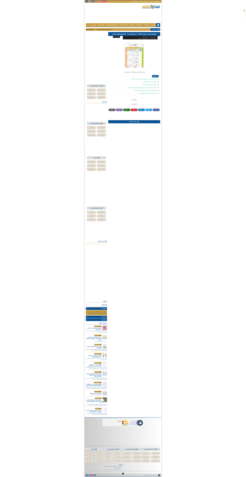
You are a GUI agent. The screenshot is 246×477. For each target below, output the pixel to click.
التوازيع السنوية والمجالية (111, 25)
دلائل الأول (101, 212)
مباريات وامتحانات (101, 162)
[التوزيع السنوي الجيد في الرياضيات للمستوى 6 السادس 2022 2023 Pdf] (104, 384)
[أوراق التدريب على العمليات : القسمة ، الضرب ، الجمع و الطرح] (104, 364)
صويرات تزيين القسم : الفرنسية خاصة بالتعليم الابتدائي (94, 356)
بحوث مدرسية (101, 169)
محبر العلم (146, 475)
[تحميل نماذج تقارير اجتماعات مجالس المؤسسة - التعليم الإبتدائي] (104, 410)
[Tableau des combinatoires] (104, 393)
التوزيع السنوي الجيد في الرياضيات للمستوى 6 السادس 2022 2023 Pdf (93, 384)
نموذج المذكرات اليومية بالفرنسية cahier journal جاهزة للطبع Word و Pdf (94, 401)
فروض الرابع (91, 131)
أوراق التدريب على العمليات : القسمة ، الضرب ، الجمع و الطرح (94, 365)
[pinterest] (104, 1)
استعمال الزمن (122, 25)
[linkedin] (95, 475)
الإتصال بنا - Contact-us (143, 1)
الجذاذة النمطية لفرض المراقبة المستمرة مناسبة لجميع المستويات (144, 79)
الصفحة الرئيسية (153, 38)
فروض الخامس (101, 135)
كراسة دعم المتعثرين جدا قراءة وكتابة (150, 85)
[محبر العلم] (151, 7)
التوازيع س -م (91, 165)
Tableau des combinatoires (95, 393)
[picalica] (97, 475)
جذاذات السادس (91, 97)
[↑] (123, 474)
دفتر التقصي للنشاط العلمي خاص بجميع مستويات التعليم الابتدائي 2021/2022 (142, 87)
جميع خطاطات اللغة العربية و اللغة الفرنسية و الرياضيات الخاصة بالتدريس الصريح (94, 375)
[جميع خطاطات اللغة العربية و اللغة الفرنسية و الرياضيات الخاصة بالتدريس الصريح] (104, 373)
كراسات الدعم (100, 25)
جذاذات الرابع (91, 94)
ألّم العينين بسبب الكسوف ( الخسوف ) (138, 29)
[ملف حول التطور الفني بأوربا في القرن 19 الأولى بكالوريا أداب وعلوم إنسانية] (104, 337)
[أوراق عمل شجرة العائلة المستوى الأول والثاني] (104, 346)
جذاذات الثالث (101, 94)
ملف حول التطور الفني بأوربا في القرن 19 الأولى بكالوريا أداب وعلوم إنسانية (94, 338)
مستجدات (131, 25)
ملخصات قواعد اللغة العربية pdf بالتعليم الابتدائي (148, 93)
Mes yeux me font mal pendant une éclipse (101, 29)
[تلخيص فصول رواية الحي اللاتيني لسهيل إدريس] (104, 328)
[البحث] (87, 1)
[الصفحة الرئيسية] (158, 25)
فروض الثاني (91, 127)
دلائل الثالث (101, 216)
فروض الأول (101, 127)
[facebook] (94, 1)
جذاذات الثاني (91, 90)
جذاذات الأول (101, 90)
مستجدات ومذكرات (91, 162)
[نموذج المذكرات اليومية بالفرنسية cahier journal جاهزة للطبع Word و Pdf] (104, 400)
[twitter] (96, 1)
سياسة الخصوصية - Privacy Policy (154, 1)
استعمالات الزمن (91, 169)
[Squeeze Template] (159, 475)
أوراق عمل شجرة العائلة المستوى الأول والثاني (94, 347)
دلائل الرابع (91, 216)
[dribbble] (100, 1)
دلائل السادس (91, 220)
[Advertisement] (109, 13)
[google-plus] (102, 1)
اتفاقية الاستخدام (135, 1)
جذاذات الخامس (101, 97)
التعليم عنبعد (101, 165)
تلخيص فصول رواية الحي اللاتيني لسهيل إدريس (94, 328)
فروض (152, 25)
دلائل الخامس (101, 220)
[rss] (98, 1)
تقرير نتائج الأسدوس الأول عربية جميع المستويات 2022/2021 (146, 90)
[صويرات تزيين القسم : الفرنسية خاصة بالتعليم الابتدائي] (104, 355)
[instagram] (106, 1)
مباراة (137, 25)
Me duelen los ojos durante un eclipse (120, 29)
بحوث (93, 25)
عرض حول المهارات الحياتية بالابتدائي (150, 82)
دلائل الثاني (91, 212)
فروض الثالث (101, 131)
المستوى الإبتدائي (145, 38)
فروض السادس (91, 135)
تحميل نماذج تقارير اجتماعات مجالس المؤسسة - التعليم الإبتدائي (93, 411)
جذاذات (145, 25)
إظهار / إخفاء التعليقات (134, 122)
